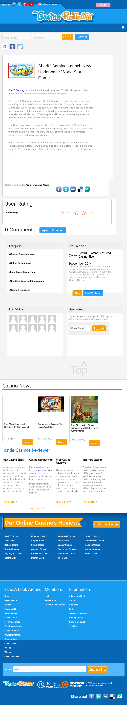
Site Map (73, 626)
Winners (8, 652)
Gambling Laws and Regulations (27, 281)
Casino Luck (10, 558)
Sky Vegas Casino (12, 553)
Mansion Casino (92, 545)
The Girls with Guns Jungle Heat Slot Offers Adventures (84, 428)
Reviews (8, 605)
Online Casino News (37, 185)
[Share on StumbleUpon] (87, 191)
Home (7, 596)
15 (84, 212)
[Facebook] (59, 191)
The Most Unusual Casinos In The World (16, 425)
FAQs (71, 609)
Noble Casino (91, 553)
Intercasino (63, 541)
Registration (50, 600)
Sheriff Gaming (16, 90)
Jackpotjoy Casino (67, 549)
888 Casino (9, 541)
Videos (7, 648)
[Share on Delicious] (80, 191)
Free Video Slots (12, 622)
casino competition (43, 470)
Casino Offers (11, 618)
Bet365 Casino (11, 536)
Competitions (10, 639)
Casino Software (12, 630)
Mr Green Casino (39, 536)
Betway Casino (38, 558)
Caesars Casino (38, 549)
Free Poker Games (13, 626)
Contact (73, 600)
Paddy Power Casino (94, 541)
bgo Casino (63, 558)
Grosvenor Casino (66, 553)
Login (47, 596)
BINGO (103, 5)
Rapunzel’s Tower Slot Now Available (50, 425)
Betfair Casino (11, 545)
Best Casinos (10, 600)
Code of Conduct (77, 622)
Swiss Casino (37, 545)
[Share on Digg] (73, 191)
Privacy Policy (76, 618)
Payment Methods (12, 635)
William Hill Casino (66, 536)
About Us (73, 605)
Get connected (50, 4)
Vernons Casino (92, 549)
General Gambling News (22, 254)
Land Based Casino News (23, 272)
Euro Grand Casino (40, 553)
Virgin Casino (37, 541)
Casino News (10, 643)
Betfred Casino (11, 549)
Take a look (8, 501)
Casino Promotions (20, 290)
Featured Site (10, 609)
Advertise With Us (77, 596)
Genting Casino (92, 536)
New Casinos (10, 613)
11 (76, 212)
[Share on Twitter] (66, 191)
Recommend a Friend (55, 605)
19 (91, 212)
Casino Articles (11, 656)
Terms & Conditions (78, 613)
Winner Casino (65, 545)
